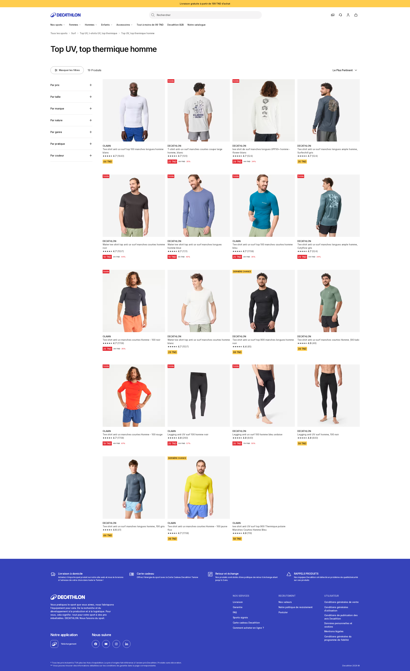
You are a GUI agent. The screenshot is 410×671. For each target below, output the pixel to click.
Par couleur (57, 155)
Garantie (237, 607)
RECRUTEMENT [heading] (287, 596)
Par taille (55, 96)
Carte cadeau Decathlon (246, 622)
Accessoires (123, 24)
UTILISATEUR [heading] (331, 596)
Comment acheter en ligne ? (248, 627)
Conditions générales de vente (341, 602)
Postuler (283, 612)
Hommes (90, 24)
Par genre (56, 132)
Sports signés (240, 617)
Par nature (56, 120)
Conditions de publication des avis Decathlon (341, 617)
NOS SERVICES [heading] (241, 596)
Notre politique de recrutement (296, 607)
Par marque (57, 108)
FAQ (235, 612)
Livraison (238, 602)
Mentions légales (334, 631)
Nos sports (56, 24)
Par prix (55, 85)
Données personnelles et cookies (338, 625)
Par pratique (57, 143)
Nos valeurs (285, 602)
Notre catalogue (197, 24)
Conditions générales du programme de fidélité (338, 638)
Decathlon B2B (175, 24)
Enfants (105, 24)
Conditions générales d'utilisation (336, 609)
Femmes (74, 24)
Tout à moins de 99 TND (150, 24)
